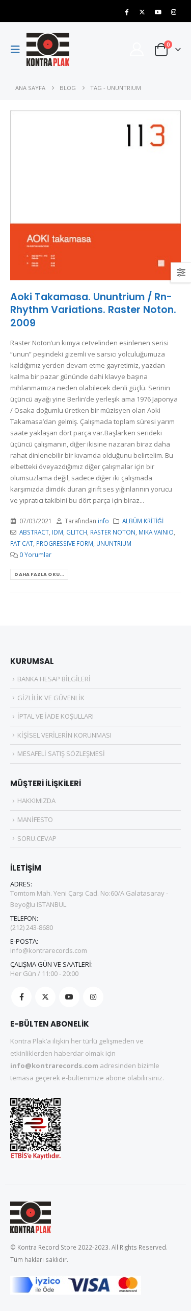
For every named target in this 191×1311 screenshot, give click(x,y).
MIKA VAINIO (156, 532)
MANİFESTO (35, 819)
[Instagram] (173, 11)
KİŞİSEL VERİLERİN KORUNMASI (64, 735)
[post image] (95, 195)
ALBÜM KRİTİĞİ (142, 521)
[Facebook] (126, 11)
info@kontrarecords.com (48, 950)
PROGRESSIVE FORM (64, 543)
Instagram (93, 997)
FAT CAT (21, 543)
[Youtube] (158, 11)
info (103, 521)
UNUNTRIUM (113, 543)
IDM (57, 532)
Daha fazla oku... (39, 574)
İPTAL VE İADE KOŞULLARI (55, 716)
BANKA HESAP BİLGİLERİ (54, 678)
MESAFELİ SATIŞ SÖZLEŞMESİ (61, 753)
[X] (142, 11)
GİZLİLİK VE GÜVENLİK (51, 697)
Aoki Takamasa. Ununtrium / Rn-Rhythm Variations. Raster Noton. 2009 (93, 310)
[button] (18, 49)
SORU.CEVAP (37, 838)
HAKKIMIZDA (36, 800)
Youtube (69, 997)
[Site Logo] (47, 49)
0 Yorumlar (35, 554)
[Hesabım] (136, 49)
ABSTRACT (34, 532)
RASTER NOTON (112, 532)
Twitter (45, 997)
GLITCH (76, 532)
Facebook (21, 997)
